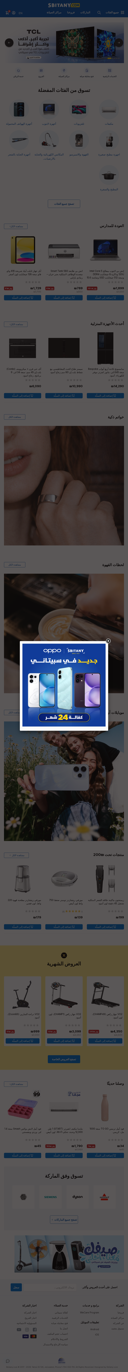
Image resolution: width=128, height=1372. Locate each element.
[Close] (108, 641)
